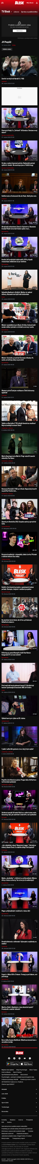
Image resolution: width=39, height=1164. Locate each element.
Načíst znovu (19, 30)
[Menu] (2, 3)
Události (4, 81)
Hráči (3, 297)
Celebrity (4, 946)
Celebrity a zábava (7, 428)
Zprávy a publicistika (8, 135)
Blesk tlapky (5, 625)
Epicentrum (5, 231)
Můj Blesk (30, 3)
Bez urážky (5, 1045)
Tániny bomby (6, 559)
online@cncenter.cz (7, 1148)
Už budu (4, 817)
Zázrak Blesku (6, 526)
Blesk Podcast (6, 592)
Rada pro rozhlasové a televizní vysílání (20, 1153)
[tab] (7, 12)
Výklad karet (5, 721)
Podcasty (4, 850)
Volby (14, 45)
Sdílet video (7, 49)
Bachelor (4, 1012)
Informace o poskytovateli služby (27, 38)
